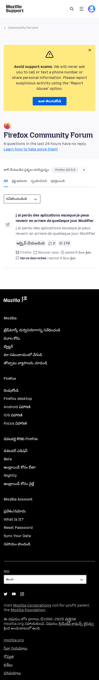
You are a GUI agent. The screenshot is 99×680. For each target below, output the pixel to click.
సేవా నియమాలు (15, 648)
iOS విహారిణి (13, 415)
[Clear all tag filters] (84, 170)
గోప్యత (9, 656)
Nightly (10, 475)
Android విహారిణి (17, 407)
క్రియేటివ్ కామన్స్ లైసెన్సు (76, 623)
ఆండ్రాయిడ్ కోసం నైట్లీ (19, 484)
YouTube (14, 594)
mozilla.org (14, 640)
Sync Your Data (17, 536)
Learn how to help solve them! (31, 149)
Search (72, 9)
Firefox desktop (18, 398)
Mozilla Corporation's (32, 605)
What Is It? (13, 519)
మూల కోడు (12, 338)
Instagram (22, 594)
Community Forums (23, 28)
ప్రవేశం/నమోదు (15, 511)
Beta (8, 459)
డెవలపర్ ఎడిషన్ (15, 451)
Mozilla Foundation (28, 610)
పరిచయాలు (12, 673)
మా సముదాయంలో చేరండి (23, 355)
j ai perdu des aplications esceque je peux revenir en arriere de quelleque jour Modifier (55, 218)
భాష (6, 571)
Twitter (5, 594)
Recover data (48, 252)
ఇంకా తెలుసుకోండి (49, 101)
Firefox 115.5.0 (65, 169)
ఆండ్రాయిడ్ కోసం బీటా (19, 467)
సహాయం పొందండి (17, 544)
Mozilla (15, 300)
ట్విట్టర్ (8, 346)
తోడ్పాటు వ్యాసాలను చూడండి (25, 363)
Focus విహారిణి (15, 423)
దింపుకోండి (11, 390)
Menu (81, 9)
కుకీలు (8, 665)
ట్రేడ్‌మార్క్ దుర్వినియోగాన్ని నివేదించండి (32, 330)
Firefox (26, 252)
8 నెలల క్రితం (68, 258)
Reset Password (18, 527)
